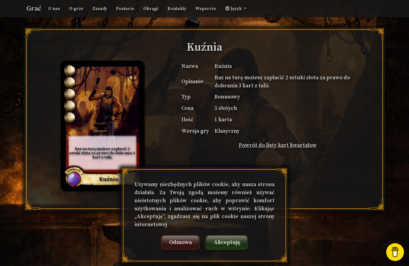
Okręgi (151, 8)
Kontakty (176, 8)
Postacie (125, 8)
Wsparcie (205, 8)
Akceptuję (227, 242)
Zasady (99, 8)
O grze (76, 8)
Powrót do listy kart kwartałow (278, 145)
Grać (33, 8)
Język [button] (236, 8)
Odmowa (180, 242)
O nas (54, 8)
